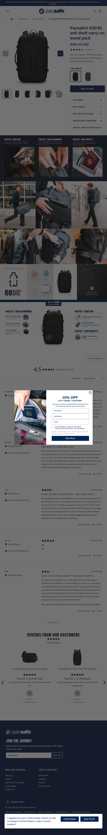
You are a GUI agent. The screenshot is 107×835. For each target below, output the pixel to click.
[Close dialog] (90, 392)
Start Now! (70, 438)
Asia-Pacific (89, 819)
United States (70, 819)
